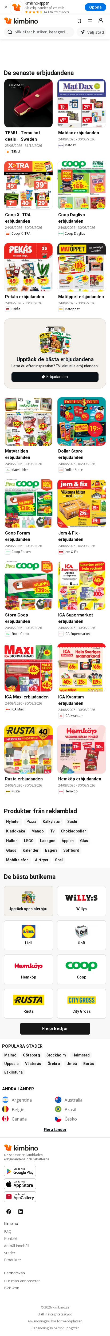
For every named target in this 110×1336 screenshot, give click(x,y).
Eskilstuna (13, 1072)
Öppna (95, 7)
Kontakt (11, 1238)
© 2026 (55, 1307)
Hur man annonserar (22, 1280)
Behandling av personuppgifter (55, 1328)
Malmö (10, 1055)
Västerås (33, 1064)
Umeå (71, 1064)
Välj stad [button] (95, 32)
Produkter (12, 1259)
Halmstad (81, 1055)
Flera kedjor (55, 1028)
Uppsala (11, 1064)
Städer (9, 1252)
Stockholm (56, 1055)
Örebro (54, 1064)
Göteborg (31, 1055)
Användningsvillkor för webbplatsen (55, 1321)
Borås (88, 1064)
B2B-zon (11, 1287)
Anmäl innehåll (16, 1245)
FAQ (7, 1231)
